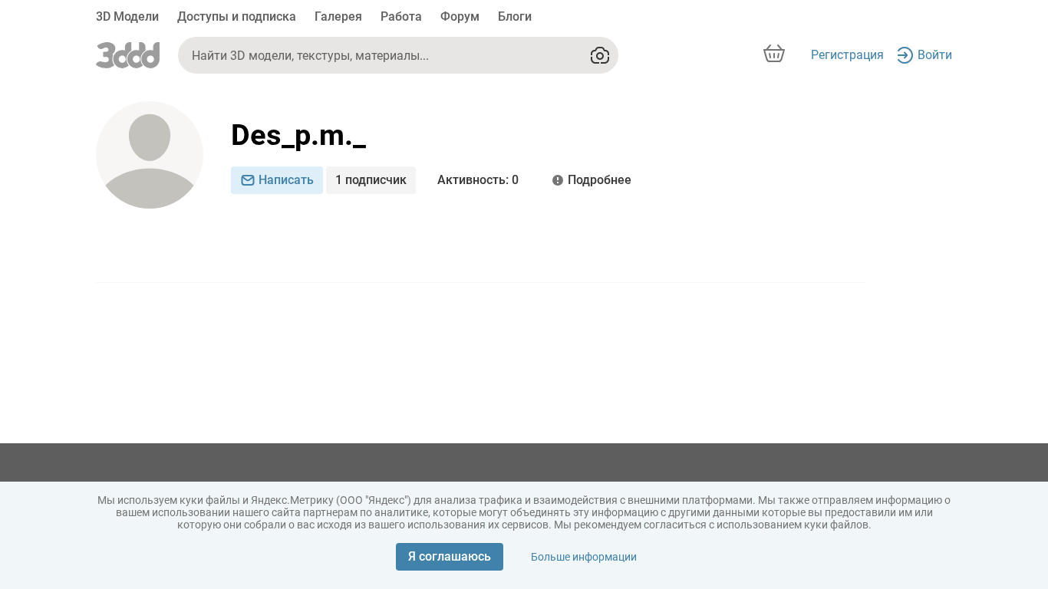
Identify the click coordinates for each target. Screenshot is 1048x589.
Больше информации (584, 557)
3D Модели (127, 16)
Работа (401, 16)
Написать (286, 180)
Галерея (338, 16)
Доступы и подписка (236, 16)
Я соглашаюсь (449, 556)
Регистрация (847, 55)
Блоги (515, 16)
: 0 (478, 180)
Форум (460, 16)
